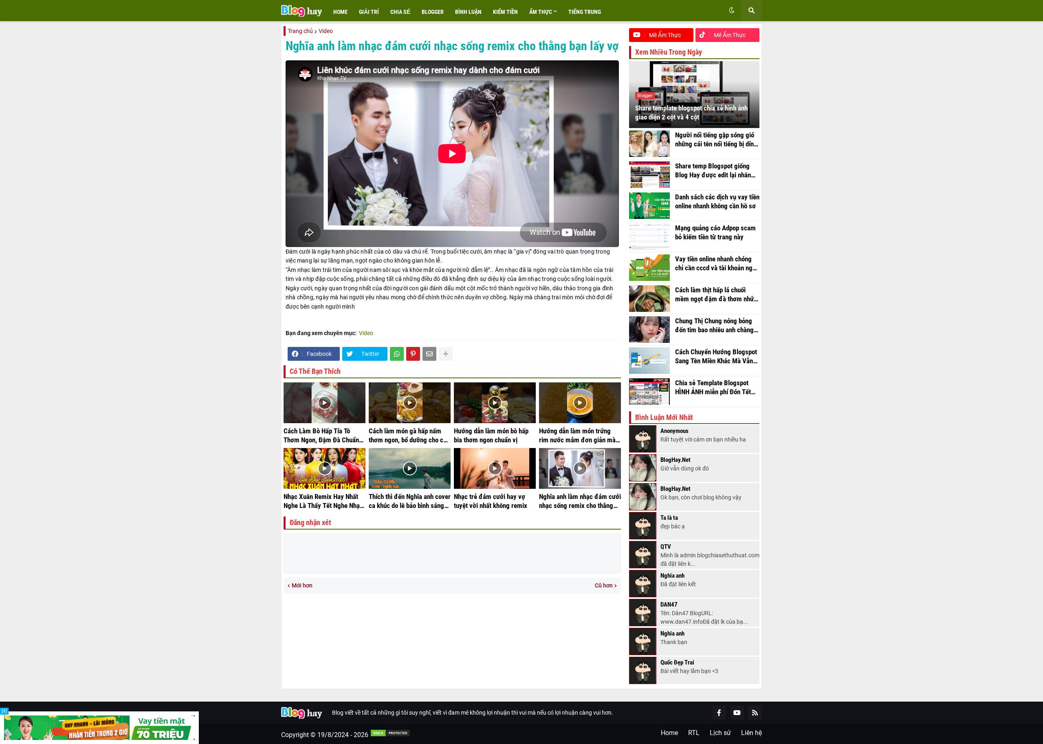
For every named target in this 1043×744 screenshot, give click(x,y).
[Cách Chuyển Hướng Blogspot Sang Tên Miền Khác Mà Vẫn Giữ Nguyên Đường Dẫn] (649, 360)
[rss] (755, 713)
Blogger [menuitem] (433, 12)
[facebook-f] (719, 713)
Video (326, 31)
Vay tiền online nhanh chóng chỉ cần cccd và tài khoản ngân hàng (717, 264)
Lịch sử (720, 733)
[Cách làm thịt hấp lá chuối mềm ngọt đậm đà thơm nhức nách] (649, 298)
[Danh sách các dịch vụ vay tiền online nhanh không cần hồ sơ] (649, 205)
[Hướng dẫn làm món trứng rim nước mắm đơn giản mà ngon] (580, 402)
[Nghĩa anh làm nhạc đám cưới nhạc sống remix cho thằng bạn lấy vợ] (580, 468)
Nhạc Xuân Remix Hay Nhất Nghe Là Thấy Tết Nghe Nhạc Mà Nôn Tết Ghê (323, 501)
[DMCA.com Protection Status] (390, 735)
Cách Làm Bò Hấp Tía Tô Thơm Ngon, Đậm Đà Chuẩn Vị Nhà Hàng (321, 436)
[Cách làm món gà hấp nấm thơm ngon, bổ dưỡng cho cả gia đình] (410, 402)
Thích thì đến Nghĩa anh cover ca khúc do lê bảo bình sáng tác (410, 501)
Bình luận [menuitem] (468, 12)
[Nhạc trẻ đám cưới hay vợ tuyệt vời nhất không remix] (495, 468)
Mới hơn (302, 585)
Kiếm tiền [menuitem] (505, 12)
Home (669, 733)
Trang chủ (300, 31)
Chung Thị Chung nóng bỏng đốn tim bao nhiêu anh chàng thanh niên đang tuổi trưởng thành (714, 326)
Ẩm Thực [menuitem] (540, 12)
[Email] (429, 354)
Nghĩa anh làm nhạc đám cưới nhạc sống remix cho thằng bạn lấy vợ (580, 501)
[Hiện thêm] (446, 354)
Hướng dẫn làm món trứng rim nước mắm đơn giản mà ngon (577, 436)
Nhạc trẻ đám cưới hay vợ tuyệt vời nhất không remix (490, 501)
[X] (4, 711)
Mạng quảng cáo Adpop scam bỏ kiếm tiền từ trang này (715, 232)
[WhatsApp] (397, 354)
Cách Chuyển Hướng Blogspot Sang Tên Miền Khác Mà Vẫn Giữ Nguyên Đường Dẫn (716, 357)
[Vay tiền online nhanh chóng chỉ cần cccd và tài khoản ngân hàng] (649, 267)
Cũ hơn (604, 585)
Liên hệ (751, 733)
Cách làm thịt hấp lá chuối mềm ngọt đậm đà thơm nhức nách (716, 295)
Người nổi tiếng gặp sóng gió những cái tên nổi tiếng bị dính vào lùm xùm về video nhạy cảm (716, 140)
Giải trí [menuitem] (369, 12)
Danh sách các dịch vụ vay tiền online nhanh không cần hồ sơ (717, 201)
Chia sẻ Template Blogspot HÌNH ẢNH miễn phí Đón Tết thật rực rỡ (713, 388)
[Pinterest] (413, 354)
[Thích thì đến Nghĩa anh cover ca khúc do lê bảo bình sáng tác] (410, 468)
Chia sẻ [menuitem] (400, 12)
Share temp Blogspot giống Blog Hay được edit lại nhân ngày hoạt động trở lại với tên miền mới (715, 171)
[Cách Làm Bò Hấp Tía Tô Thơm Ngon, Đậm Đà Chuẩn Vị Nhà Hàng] (324, 402)
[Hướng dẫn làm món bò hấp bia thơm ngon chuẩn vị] (495, 402)
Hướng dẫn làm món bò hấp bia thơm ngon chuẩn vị (491, 435)
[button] (732, 10)
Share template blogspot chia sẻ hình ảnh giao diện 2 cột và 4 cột (691, 112)
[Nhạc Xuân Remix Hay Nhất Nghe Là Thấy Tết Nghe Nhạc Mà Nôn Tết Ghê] (324, 468)
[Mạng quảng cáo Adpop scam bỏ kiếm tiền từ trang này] (649, 236)
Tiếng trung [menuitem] (584, 12)
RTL (694, 733)
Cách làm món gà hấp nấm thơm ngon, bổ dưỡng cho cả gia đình (408, 436)
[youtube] (737, 713)
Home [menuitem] (340, 12)
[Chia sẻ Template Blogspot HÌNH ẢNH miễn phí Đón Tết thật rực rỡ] (649, 391)
